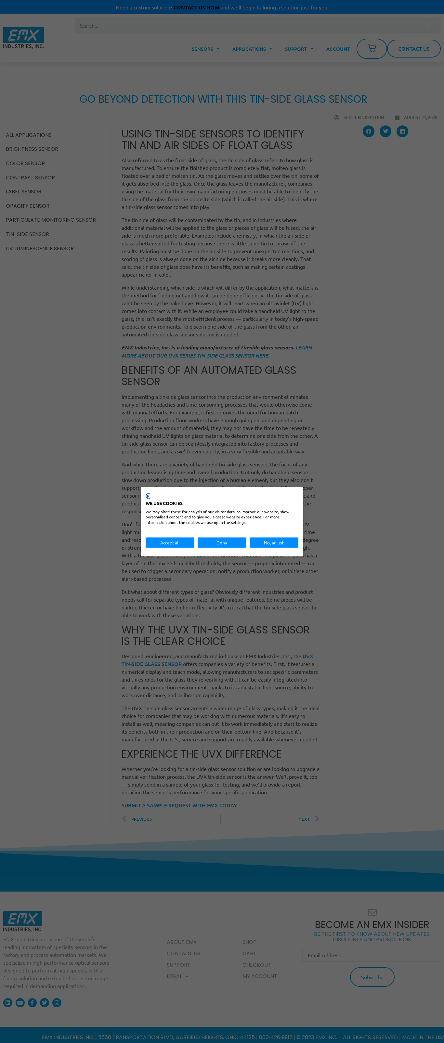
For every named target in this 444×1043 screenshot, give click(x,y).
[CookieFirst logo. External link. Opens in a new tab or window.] (148, 496)
